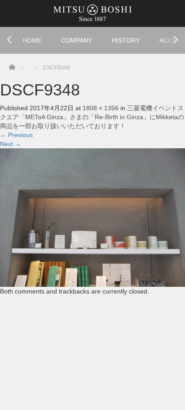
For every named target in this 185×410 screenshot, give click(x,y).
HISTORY (126, 40)
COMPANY (76, 40)
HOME (31, 40)
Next (10, 143)
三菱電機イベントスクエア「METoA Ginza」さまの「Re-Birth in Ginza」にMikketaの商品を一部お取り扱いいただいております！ (92, 116)
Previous (16, 134)
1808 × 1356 (101, 108)
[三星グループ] (92, 12)
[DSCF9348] (92, 216)
